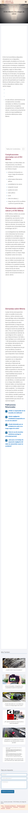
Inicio (2, 806)
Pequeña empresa (21, 806)
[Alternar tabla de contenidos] (22, 149)
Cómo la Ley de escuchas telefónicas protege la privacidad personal (14, 434)
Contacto (8, 808)
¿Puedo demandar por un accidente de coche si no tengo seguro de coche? (14, 426)
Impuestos (15, 807)
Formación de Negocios (10, 806)
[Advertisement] (14, 42)
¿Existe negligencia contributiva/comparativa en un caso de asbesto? (15, 418)
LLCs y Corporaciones (7, 807)
